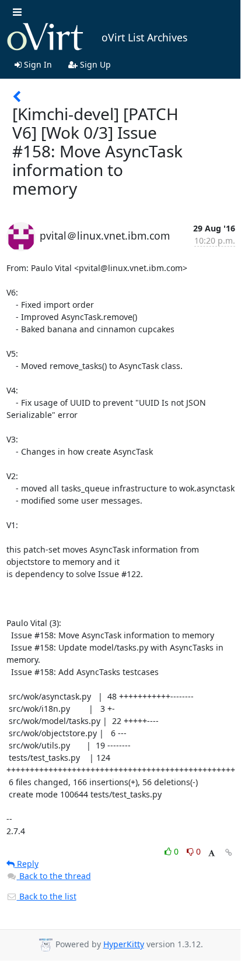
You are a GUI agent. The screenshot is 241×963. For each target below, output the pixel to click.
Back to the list (46, 896)
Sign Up (94, 64)
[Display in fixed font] (211, 853)
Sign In (37, 64)
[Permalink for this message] (228, 852)
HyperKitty (123, 944)
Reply (27, 863)
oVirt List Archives (144, 37)
